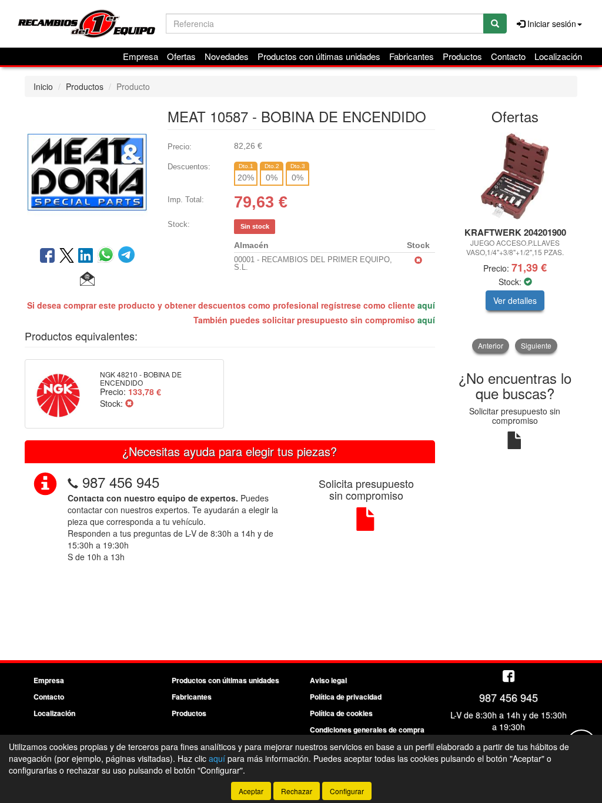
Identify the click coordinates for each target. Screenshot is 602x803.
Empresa (140, 56)
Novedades (227, 56)
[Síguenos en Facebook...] (508, 676)
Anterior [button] (490, 345)
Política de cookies (341, 713)
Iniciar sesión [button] (550, 23)
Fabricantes (411, 56)
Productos (462, 56)
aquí (426, 305)
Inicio (43, 86)
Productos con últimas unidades (318, 56)
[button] (87, 279)
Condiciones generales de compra (367, 729)
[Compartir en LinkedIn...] (85, 256)
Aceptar (251, 791)
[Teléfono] (73, 481)
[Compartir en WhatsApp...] (108, 256)
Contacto (508, 56)
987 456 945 (120, 481)
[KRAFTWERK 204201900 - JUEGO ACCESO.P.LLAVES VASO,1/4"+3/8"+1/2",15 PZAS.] (515, 176)
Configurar (347, 791)
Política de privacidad (346, 696)
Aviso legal (328, 680)
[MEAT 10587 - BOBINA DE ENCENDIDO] (87, 170)
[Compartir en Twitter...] (66, 256)
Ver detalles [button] (515, 300)
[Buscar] (495, 24)
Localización (558, 56)
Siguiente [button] (536, 345)
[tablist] (515, 242)
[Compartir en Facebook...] (47, 256)
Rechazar (296, 791)
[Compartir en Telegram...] (126, 256)
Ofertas (181, 56)
